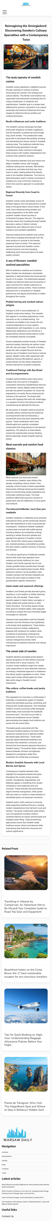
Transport (5, 1169)
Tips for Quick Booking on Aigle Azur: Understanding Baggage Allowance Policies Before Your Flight (23, 1040)
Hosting (4, 1160)
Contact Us (8, 1216)
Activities (5, 1152)
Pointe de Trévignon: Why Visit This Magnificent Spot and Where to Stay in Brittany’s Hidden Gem (24, 1106)
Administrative (7, 1156)
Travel (4, 1173)
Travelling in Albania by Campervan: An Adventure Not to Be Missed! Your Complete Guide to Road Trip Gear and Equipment (25, 907)
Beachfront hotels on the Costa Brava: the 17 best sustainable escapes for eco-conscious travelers (25, 973)
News (4, 1165)
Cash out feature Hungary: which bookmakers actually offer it (23, 1197)
